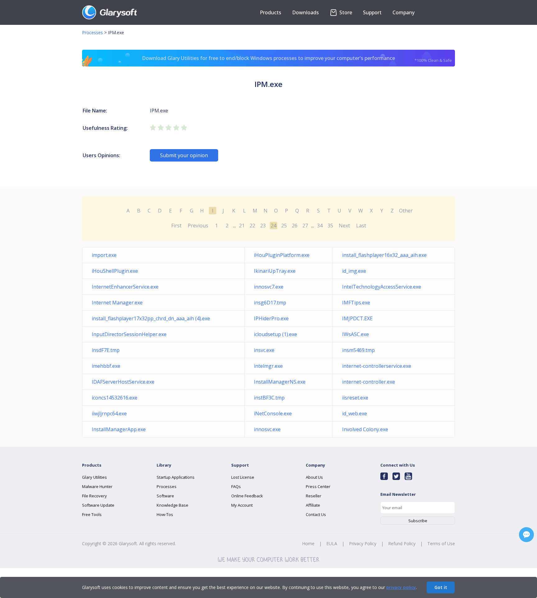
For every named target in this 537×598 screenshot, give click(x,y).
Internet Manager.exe (117, 302)
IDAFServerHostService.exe (123, 381)
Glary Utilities (94, 477)
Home (308, 543)
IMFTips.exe (356, 302)
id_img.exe (354, 270)
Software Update (98, 505)
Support (372, 12)
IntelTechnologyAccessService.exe (381, 286)
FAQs (236, 486)
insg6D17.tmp (270, 302)
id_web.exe (354, 413)
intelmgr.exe (268, 366)
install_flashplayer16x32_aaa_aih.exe (384, 255)
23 (263, 225)
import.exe (104, 255)
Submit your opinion (184, 155)
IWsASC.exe (355, 334)
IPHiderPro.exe (271, 318)
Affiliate (313, 505)
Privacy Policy (362, 543)
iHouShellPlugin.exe (115, 270)
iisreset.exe (355, 397)
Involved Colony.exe (365, 429)
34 (320, 225)
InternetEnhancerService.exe (125, 286)
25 (284, 225)
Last (361, 225)
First (176, 225)
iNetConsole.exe (273, 413)
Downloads (305, 12)
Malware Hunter (97, 486)
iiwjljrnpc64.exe (109, 413)
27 (305, 225)
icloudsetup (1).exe (275, 334)
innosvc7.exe (268, 286)
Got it (440, 587)
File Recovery (94, 496)
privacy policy (401, 587)
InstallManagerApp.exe (119, 429)
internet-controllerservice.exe (376, 366)
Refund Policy (401, 543)
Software (165, 496)
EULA (331, 543)
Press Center (318, 486)
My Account (242, 505)
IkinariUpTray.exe (275, 270)
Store (345, 12)
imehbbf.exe (106, 366)
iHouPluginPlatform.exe (282, 255)
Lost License (242, 477)
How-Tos (165, 514)
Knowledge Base (172, 505)
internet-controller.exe (368, 381)
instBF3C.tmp (269, 397)
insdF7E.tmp (106, 350)
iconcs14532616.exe (114, 397)
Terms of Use (441, 543)
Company (403, 12)
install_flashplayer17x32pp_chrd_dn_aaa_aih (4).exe (151, 318)
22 (252, 225)
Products (270, 12)
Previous (198, 225)
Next (344, 225)
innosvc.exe (267, 429)
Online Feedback (247, 496)
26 (294, 225)
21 (242, 225)
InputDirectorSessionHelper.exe (129, 334)
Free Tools (92, 514)
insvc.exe (264, 350)
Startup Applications (176, 477)
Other (406, 210)
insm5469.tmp (358, 350)
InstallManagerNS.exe (279, 381)
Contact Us (316, 514)
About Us (314, 477)
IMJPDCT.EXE (357, 318)
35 (330, 225)
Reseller (313, 496)
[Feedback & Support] (526, 534)
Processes (92, 32)
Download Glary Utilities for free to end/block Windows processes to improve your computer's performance (297, 59)
